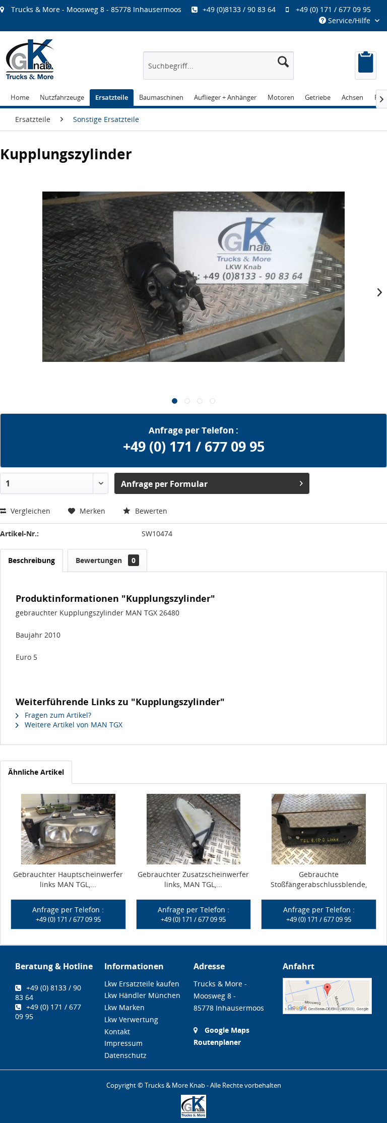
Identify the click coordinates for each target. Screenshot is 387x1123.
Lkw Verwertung (131, 1019)
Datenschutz (125, 1055)
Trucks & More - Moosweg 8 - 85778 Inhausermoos (96, 9)
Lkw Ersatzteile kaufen (141, 983)
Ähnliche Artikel (36, 772)
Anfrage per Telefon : (68, 914)
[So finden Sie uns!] (327, 996)
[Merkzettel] (365, 65)
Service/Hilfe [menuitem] (349, 20)
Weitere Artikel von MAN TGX (72, 724)
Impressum (123, 1043)
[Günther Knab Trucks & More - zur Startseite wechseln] (30, 59)
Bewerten (150, 511)
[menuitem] (190, 9)
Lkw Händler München (142, 995)
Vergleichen (29, 511)
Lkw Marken (124, 1007)
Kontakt (117, 1031)
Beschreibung (31, 560)
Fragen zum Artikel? (57, 715)
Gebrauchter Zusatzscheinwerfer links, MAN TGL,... (193, 879)
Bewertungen (106, 560)
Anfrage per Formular (164, 483)
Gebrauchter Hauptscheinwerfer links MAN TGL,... (68, 879)
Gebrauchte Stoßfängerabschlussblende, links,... (319, 879)
